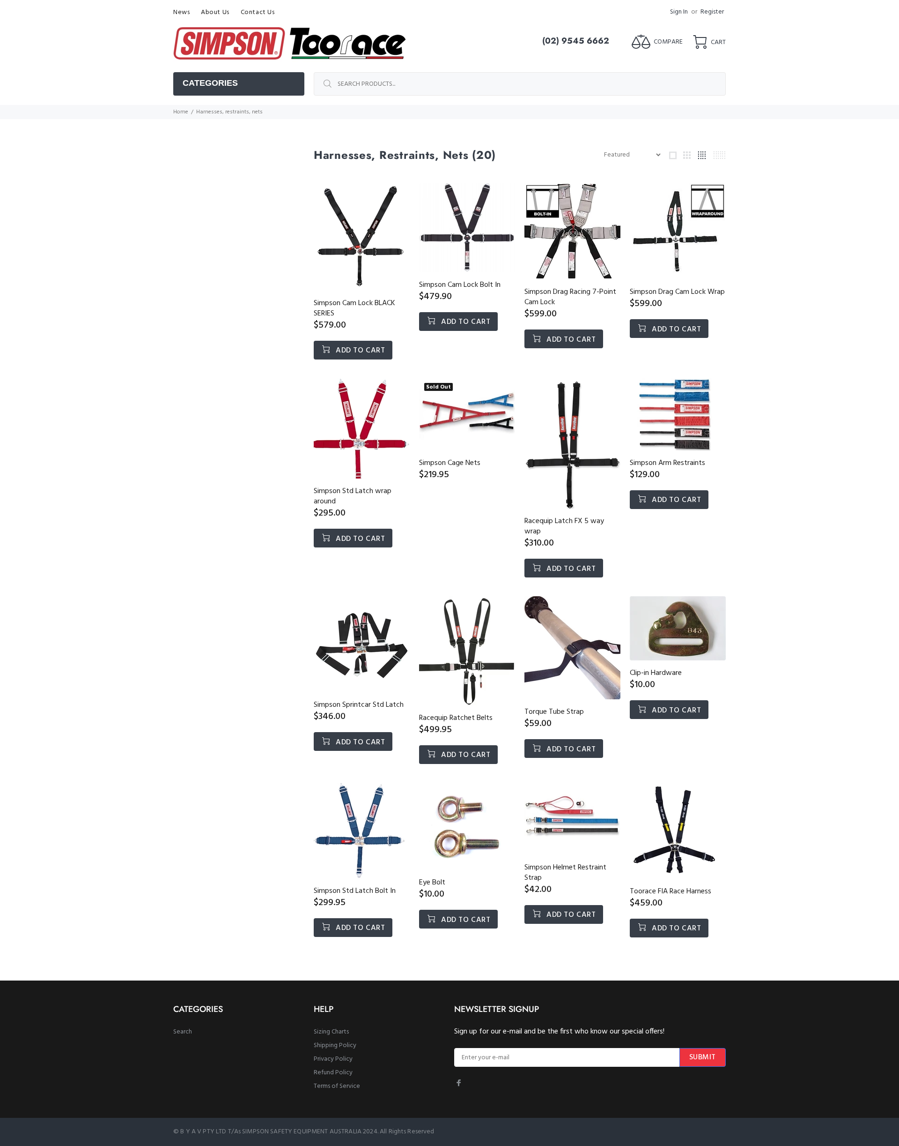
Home (180, 112)
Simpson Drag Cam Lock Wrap (677, 292)
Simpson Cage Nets (449, 463)
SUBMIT (702, 1057)
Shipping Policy (335, 1045)
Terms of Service (337, 1086)
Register (712, 12)
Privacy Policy (333, 1059)
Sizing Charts (331, 1031)
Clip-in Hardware (656, 673)
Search (182, 1031)
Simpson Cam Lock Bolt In (460, 285)
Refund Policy (333, 1072)
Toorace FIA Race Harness (670, 891)
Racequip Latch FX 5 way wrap (564, 526)
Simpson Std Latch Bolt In (355, 891)
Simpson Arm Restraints (667, 463)
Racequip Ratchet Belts (456, 718)
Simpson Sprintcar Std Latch (359, 705)
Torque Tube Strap (554, 712)
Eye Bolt (432, 882)
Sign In (679, 12)
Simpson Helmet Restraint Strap (565, 872)
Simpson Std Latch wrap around (352, 496)
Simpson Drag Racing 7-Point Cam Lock (570, 297)
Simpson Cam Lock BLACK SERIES (354, 308)
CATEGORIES (210, 83)
